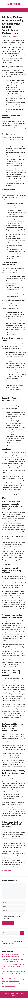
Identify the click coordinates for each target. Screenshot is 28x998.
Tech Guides (7, 870)
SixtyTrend (15, 993)
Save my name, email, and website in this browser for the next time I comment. (14, 916)
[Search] (22, 933)
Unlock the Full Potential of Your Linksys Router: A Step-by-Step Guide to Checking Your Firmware (14, 967)
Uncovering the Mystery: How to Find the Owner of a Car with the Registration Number (13, 974)
